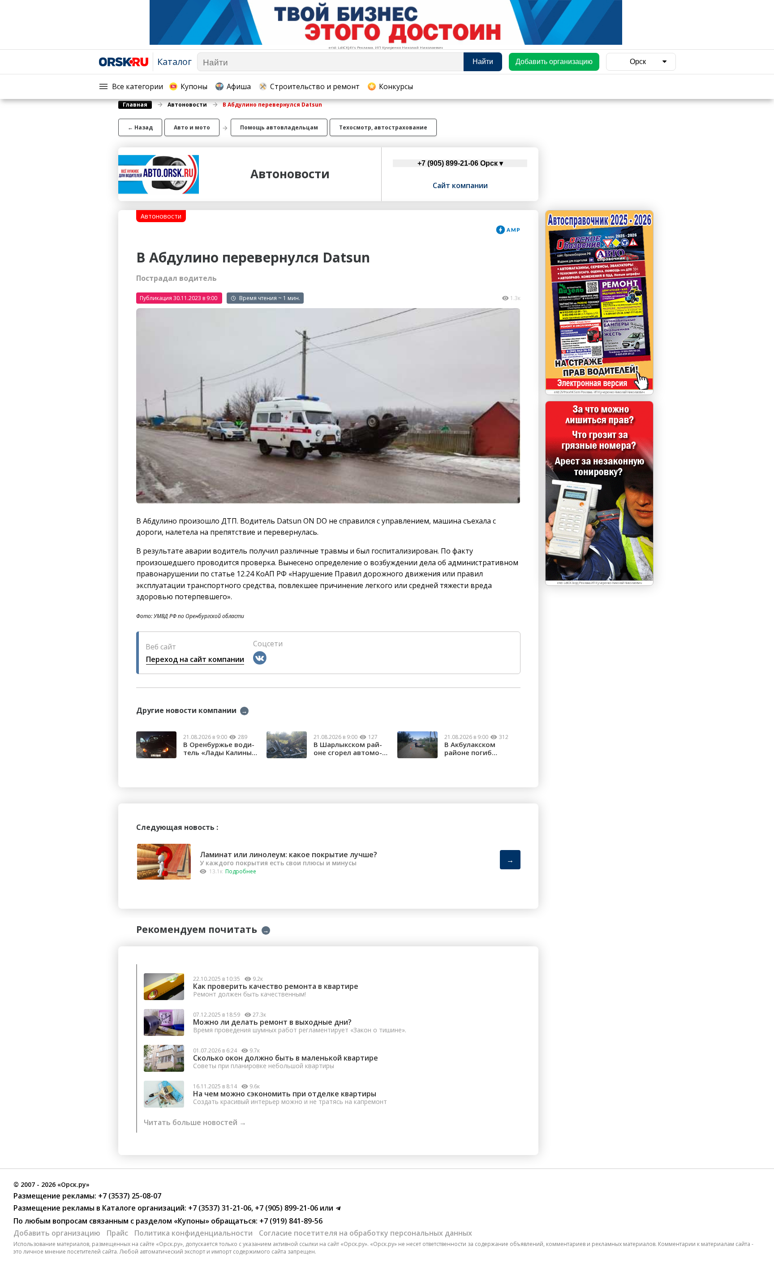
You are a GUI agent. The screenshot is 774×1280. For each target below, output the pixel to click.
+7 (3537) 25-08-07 (128, 1196)
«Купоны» (191, 1221)
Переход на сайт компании (195, 659)
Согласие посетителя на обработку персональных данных (365, 1233)
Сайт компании (460, 185)
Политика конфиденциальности (193, 1233)
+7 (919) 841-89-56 (290, 1221)
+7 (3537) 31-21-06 (218, 1208)
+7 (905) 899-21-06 (285, 1208)
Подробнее (240, 871)
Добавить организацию (56, 1233)
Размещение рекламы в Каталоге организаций (99, 1208)
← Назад (140, 127)
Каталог (174, 62)
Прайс (117, 1233)
